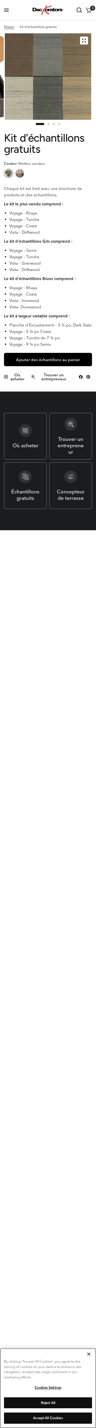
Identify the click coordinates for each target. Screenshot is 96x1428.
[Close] (89, 1354)
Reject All (48, 1403)
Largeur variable (19, 173)
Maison (9, 27)
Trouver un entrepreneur (53, 377)
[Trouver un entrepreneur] (71, 436)
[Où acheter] (25, 436)
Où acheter (17, 377)
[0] (88, 10)
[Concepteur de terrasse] (71, 485)
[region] (48, 1388)
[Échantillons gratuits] (25, 485)
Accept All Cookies (48, 1418)
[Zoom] (84, 41)
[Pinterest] (88, 377)
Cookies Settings (48, 1387)
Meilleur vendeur (8, 173)
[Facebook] (81, 377)
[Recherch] (79, 10)
